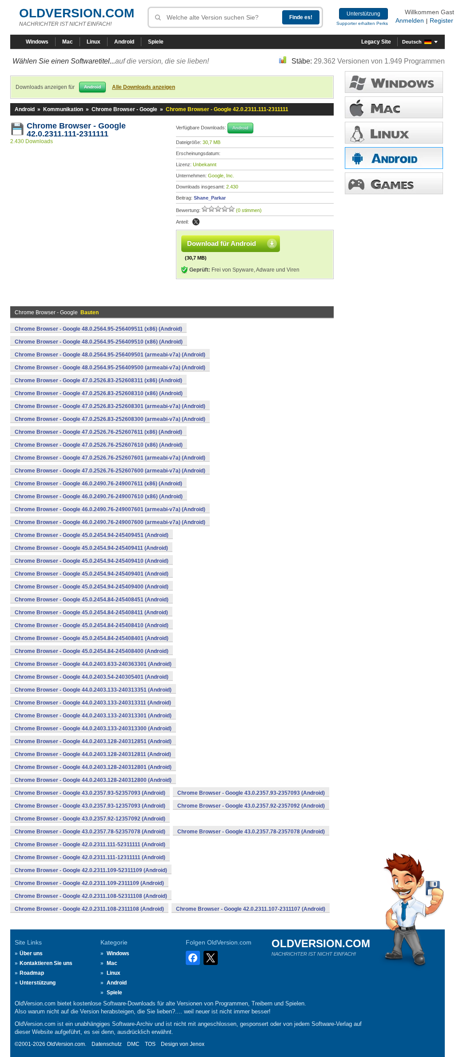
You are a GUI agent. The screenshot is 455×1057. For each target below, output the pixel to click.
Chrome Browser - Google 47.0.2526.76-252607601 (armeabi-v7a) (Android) (110, 458)
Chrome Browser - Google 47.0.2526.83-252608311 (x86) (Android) (98, 380)
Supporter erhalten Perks (362, 23)
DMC (133, 1044)
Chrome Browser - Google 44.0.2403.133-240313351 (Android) (93, 690)
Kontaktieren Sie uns (46, 963)
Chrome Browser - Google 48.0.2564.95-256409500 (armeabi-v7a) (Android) (110, 367)
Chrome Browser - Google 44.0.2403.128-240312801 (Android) (93, 767)
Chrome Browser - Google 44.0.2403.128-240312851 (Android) (93, 741)
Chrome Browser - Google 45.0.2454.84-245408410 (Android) (91, 625)
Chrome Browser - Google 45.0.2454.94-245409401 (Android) (91, 574)
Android (124, 42)
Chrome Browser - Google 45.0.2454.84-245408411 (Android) (91, 612)
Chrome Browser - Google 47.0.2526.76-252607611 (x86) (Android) (98, 432)
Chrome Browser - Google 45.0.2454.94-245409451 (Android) (91, 535)
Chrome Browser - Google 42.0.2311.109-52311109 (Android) (91, 870)
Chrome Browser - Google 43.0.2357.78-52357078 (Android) (90, 832)
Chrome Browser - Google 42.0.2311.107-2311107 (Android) (250, 909)
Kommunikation (63, 109)
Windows (37, 42)
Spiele (156, 42)
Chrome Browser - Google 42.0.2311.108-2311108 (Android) (89, 909)
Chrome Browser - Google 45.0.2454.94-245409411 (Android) (91, 548)
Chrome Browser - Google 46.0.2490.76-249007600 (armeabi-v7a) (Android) (110, 522)
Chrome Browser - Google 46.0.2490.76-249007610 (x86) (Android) (99, 496)
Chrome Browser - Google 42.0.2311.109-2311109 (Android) (89, 883)
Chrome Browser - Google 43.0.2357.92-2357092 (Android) (251, 806)
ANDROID (394, 158)
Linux (93, 42)
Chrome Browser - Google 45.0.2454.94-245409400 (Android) (91, 587)
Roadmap (32, 973)
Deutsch (412, 41)
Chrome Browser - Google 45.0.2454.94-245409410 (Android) (91, 561)
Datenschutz (107, 1044)
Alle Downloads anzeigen (143, 87)
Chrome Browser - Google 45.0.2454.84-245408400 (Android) (91, 651)
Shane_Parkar (210, 197)
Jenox (197, 1044)
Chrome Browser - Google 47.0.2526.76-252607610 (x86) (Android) (99, 445)
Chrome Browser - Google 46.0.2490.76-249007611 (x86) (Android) (98, 483)
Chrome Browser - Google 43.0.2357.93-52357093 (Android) (90, 793)
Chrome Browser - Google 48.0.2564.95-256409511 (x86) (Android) (98, 329)
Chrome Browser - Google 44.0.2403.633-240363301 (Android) (93, 664)
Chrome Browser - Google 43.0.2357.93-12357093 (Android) (90, 806)
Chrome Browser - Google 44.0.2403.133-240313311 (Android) (93, 703)
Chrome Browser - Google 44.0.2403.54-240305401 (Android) (91, 677)
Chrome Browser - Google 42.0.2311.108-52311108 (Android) (91, 896)
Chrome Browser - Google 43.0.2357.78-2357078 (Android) (251, 832)
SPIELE (394, 183)
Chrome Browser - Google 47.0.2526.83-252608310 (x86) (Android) (99, 393)
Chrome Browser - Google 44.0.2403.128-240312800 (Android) (93, 780)
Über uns (31, 953)
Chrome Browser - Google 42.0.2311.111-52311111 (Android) (90, 844)
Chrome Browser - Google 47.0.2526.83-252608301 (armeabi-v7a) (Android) (110, 406)
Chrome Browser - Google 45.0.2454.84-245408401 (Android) (91, 638)
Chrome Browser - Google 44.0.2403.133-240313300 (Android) (93, 728)
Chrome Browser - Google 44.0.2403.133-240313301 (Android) (93, 716)
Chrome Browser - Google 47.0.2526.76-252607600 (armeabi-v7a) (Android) (110, 471)
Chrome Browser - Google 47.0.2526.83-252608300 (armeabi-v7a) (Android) (110, 419)
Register (441, 20)
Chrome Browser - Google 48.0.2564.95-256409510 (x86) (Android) (99, 342)
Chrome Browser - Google (124, 109)
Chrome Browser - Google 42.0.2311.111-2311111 (77, 129)
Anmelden (409, 20)
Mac (67, 42)
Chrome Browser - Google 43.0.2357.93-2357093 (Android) (251, 793)
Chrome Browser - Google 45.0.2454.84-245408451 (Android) (91, 600)
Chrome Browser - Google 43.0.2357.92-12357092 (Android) (90, 819)
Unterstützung (363, 14)
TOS (150, 1044)
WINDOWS (394, 82)
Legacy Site (376, 42)
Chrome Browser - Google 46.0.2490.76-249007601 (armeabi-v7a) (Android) (110, 509)
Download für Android (221, 243)
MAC (394, 107)
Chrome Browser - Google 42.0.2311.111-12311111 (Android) (90, 857)
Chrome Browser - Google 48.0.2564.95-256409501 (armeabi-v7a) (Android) (110, 355)
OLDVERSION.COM (76, 13)
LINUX (394, 133)
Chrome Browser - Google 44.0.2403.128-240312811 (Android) (93, 754)
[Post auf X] (196, 221)
